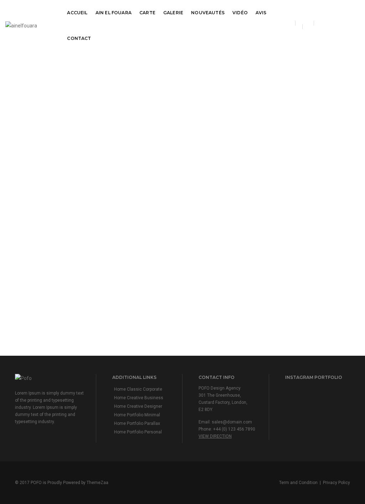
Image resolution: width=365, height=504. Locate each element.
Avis (261, 12)
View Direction (215, 436)
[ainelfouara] (21, 25)
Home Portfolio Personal (138, 432)
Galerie (173, 12)
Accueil (77, 12)
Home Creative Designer (138, 406)
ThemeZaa (97, 482)
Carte (147, 12)
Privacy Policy (336, 482)
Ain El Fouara (114, 12)
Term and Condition (298, 482)
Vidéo (240, 12)
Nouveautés (208, 12)
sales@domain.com (232, 422)
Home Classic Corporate (138, 389)
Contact (79, 38)
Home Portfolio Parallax (137, 423)
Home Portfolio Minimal (137, 414)
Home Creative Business (138, 397)
